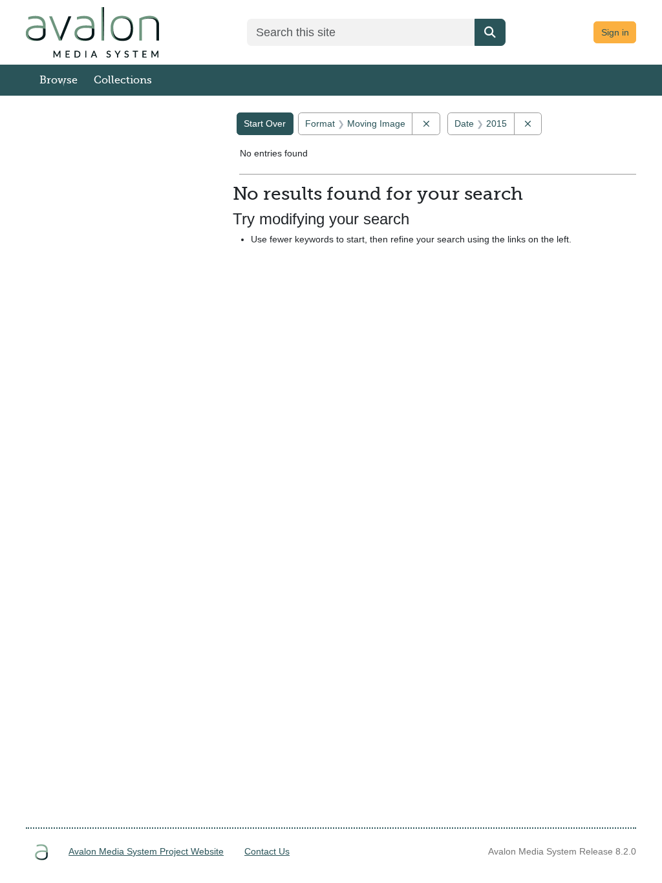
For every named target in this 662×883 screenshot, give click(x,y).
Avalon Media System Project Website (146, 851)
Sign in (615, 32)
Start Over (265, 123)
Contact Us (267, 851)
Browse (58, 80)
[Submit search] (490, 32)
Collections (123, 80)
